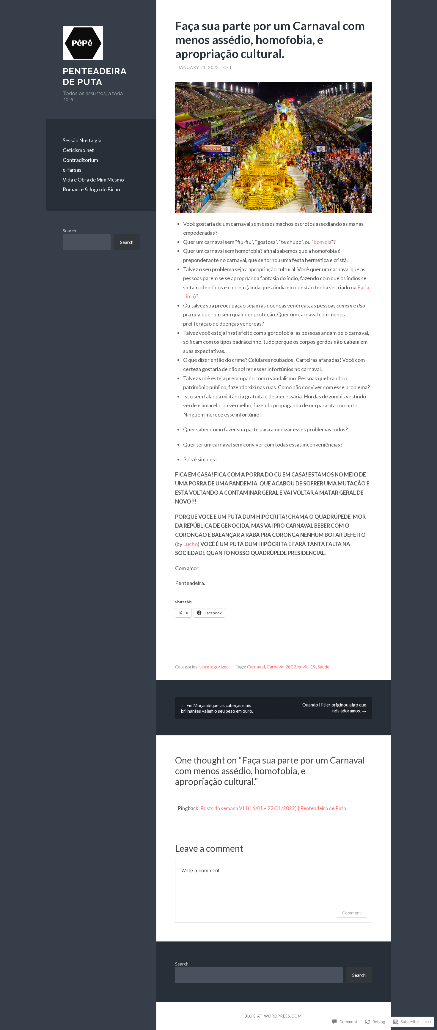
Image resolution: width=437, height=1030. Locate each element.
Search (69, 230)
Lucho (190, 544)
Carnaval (256, 666)
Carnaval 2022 (281, 666)
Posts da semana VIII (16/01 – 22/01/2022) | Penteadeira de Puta (273, 808)
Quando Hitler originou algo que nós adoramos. (334, 707)
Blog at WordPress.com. (274, 1016)
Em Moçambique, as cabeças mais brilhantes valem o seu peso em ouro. (217, 708)
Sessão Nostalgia (82, 140)
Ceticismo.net (78, 150)
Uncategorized (214, 666)
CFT (227, 67)
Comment (351, 912)
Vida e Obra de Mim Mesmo (93, 179)
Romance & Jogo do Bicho (91, 189)
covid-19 (307, 666)
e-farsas (72, 170)
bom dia (322, 242)
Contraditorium (80, 160)
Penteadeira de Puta (94, 76)
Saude (323, 666)
